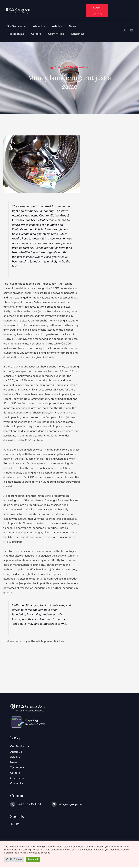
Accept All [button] (33, 859)
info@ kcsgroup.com (71, 804)
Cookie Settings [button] (14, 859)
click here (58, 641)
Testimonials (16, 34)
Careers (36, 34)
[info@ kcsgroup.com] (54, 804)
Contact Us (77, 34)
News (72, 26)
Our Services (14, 26)
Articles (57, 26)
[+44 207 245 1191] (12, 804)
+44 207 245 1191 (29, 804)
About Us (39, 26)
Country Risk (56, 34)
